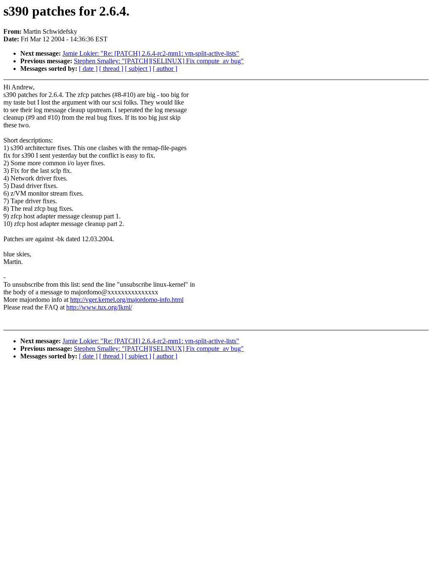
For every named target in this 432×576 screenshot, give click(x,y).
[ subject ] (138, 68)
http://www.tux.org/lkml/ (99, 307)
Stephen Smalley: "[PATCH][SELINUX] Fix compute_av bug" (159, 61)
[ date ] (88, 68)
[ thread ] (111, 68)
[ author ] (165, 68)
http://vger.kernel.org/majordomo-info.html (127, 299)
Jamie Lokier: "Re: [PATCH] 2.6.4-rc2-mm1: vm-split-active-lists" (150, 53)
